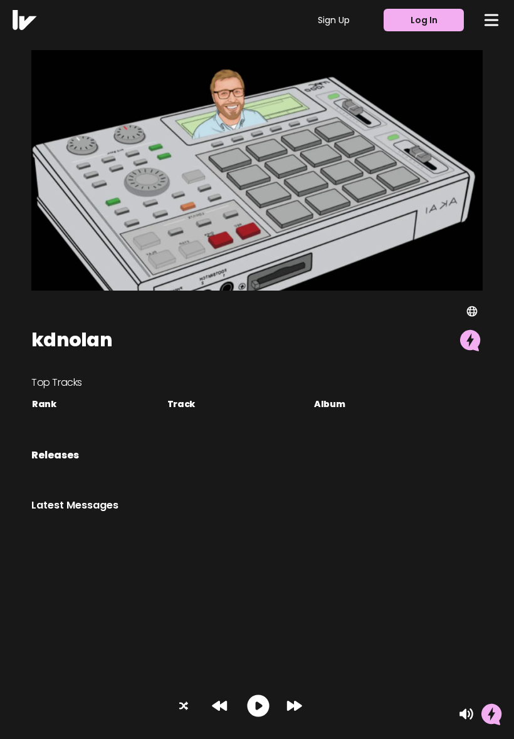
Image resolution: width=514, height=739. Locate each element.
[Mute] (466, 713)
